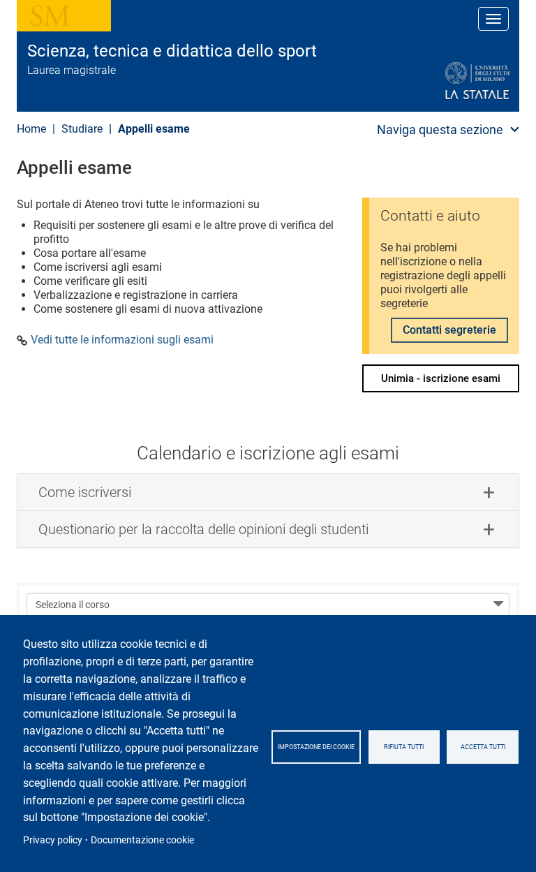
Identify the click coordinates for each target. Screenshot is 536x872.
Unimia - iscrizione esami (440, 378)
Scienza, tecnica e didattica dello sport (172, 51)
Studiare (82, 128)
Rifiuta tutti (404, 747)
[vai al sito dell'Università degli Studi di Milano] (443, 81)
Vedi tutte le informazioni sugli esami (122, 340)
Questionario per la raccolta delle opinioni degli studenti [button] (203, 529)
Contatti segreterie (449, 330)
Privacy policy (52, 839)
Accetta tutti (483, 747)
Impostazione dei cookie (316, 747)
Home (31, 128)
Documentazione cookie (142, 839)
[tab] (268, 492)
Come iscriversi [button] (84, 492)
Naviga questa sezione (440, 129)
